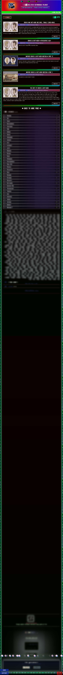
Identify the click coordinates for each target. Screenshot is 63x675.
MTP (11, 250)
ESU (45, 231)
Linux (24, 245)
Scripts (10, 262)
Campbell (41, 223)
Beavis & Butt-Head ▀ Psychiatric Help (39, 40)
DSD (39, 230)
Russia (23, 260)
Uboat (42, 272)
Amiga (54, 218)
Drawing (21, 230)
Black (45, 221)
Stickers (49, 265)
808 (14, 216)
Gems (49, 235)
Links (20, 245)
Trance (45, 270)
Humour (41, 43)
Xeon (33, 279)
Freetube (21, 235)
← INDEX (7, 17)
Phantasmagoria (41, 253)
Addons (58, 216)
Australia (7, 221)
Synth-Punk (29, 267)
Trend (7, 272)
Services (40, 262)
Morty (58, 248)
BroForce (16, 223)
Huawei (9, 240)
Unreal (14, 274)
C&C (45, 223)
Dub (42, 230)
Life (11, 245)
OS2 (48, 252)
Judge (16, 243)
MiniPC (32, 248)
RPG (15, 260)
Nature (23, 250)
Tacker (50, 267)
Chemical (57, 223)
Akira (22, 218)
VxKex (18, 275)
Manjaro (57, 245)
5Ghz (8, 216)
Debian (28, 228)
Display (50, 228)
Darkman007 (10, 228)
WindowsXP (42, 277)
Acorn (41, 216)
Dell (32, 228)
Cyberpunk (49, 226)
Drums (35, 230)
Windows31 (7, 277)
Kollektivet (38, 243)
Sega (36, 262)
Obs (33, 252)
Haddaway (23, 238)
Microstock (9, 248)
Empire (14, 231)
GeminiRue (44, 235)
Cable (30, 223)
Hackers (19, 238)
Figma (23, 233)
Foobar (13, 235)
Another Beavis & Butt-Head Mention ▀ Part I (39, 72)
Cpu (34, 226)
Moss (7, 250)
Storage (53, 265)
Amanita (40, 218)
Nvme (30, 252)
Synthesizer (35, 267)
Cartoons (32, 24)
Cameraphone (36, 223)
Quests (30, 257)
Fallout (15, 233)
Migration (18, 248)
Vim (44, 274)
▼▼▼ (16, 111)
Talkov (54, 267)
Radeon (35, 257)
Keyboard (33, 243)
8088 (18, 216)
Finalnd (30, 233)
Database (20, 228)
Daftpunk (54, 226)
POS (38, 255)
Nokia (13, 252)
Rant (42, 257)
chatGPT (52, 223)
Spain (28, 265)
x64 (58, 277)
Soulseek (10, 265)
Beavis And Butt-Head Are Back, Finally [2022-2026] (39, 22)
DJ (58, 228)
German (53, 235)
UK (48, 272)
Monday (49, 248)
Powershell (53, 255)
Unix (10, 274)
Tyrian (38, 272)
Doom (6, 230)
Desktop (42, 228)
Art (29, 24)
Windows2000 (57, 275)
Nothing (21, 252)
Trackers (36, 270)
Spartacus (32, 265)
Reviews (41, 90)
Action (46, 216)
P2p (58, 252)
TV (26, 272)
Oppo (40, 252)
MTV (15, 250)
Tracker (18, 270)
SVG (16, 267)
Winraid (47, 277)
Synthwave (40, 267)
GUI (7, 238)
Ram (38, 257)
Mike (23, 248)
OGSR (37, 252)
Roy (12, 260)
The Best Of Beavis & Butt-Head (39, 88)
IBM (39, 240)
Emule (23, 231)
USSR (31, 274)
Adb (54, 216)
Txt (29, 272)
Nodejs (9, 252)
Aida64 (15, 218)
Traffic (41, 270)
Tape (58, 267)
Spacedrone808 (23, 265)
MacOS (44, 245)
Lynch (40, 245)
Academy (33, 216)
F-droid (10, 233)
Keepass (28, 243)
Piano (5, 255)
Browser (21, 223)
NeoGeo (28, 250)
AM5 (36, 218)
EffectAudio (9, 231)
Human (17, 240)
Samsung (36, 260)
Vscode (14, 275)
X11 (55, 277)
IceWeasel (52, 240)
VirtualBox (49, 274)
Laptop (54, 243)
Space (18, 265)
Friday (32, 235)
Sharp (58, 262)
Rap (45, 257)
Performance (30, 253)
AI (11, 218)
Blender (50, 221)
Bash (19, 221)
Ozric (55, 252)
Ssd (40, 265)
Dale (58, 226)
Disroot (55, 228)
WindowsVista (36, 277)
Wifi (31, 275)
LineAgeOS (15, 245)
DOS (9, 230)
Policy (31, 255)
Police (27, 255)
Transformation (51, 270)
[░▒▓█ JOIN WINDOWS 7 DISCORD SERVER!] (37, 668)
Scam (48, 260)
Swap (19, 267)
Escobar (39, 231)
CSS (44, 226)
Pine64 (9, 255)
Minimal (27, 248)
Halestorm (29, 238)
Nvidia (26, 252)
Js (12, 243)
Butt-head (26, 223)
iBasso (35, 240)
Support (12, 267)
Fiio (26, 233)
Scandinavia (53, 260)
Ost (51, 252)
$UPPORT (4, 673)
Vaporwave (36, 274)
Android (58, 218)
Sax (40, 260)
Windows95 (24, 277)
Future (40, 235)
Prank (58, 255)
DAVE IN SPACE (28, 1)
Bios (41, 221)
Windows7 (12, 277)
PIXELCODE (42, 1)
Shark (54, 262)
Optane (44, 252)
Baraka (16, 221)
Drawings (26, 230)
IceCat (43, 240)
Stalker (44, 265)
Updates (18, 274)
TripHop (11, 272)
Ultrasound (57, 272)
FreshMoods (27, 235)
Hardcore (34, 238)
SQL (37, 265)
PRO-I (11, 257)
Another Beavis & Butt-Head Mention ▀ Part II (39, 56)
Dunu (46, 230)
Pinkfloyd (14, 255)
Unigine (6, 274)
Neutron (37, 250)
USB (28, 274)
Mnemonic (40, 248)
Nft (54, 250)
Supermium (7, 267)
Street (58, 265)
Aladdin (26, 218)
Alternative (32, 218)
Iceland (47, 240)
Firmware (53, 233)
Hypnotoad (30, 240)
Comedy (11, 226)
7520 (11, 216)
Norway (17, 252)
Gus (10, 238)
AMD (49, 218)
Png (23, 255)
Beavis (35, 221)
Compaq (16, 226)
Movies (29, 90)
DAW (24, 228)
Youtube (49, 279)
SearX (27, 262)
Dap (5, 228)
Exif (58, 231)
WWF (52, 277)
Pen (21, 253)
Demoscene (36, 228)
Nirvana (58, 250)
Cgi (48, 223)
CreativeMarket (39, 226)
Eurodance (49, 231)
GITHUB (47, 1)
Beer (38, 221)
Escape (34, 231)
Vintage (37, 43)
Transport (57, 270)
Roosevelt (7, 260)
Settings (45, 262)
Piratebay (19, 255)
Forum (17, 235)
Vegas (41, 274)
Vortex (58, 274)
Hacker (14, 238)
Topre (10, 270)
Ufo (45, 272)
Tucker (22, 272)
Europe (55, 231)
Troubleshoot (17, 272)
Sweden (24, 267)
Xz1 (45, 279)
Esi (42, 231)
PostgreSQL (42, 255)
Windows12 (51, 275)
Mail (53, 245)
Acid (37, 216)
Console (26, 226)
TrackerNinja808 (30, 270)
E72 (53, 230)
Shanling (50, 262)
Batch (23, 221)
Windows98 (29, 277)
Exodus (6, 233)
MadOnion (49, 245)
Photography (49, 253)
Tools (6, 270)
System (46, 267)
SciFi (58, 260)
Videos (37, 24)
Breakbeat (11, 223)
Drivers (31, 230)
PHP (58, 253)
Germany (57, 235)
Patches (17, 253)
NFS (50, 250)
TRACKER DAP (35, 1)
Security (31, 262)
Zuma (58, 279)
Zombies (54, 279)
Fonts (9, 235)
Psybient (21, 257)
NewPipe (42, 250)
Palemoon (12, 253)
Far (19, 233)
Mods (45, 248)
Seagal (19, 262)
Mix (36, 248)
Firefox (44, 233)
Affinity (8, 218)
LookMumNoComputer (30, 245)
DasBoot (15, 228)
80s (21, 216)
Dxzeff (50, 230)
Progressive (16, 257)
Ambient (45, 218)
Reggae (54, 257)
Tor (14, 270)
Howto (54, 238)
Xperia (42, 279)
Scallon (44, 260)
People (25, 253)
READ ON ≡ (56, 36)
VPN (10, 275)
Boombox (6, 223)
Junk (19, 243)
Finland (39, 233)
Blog (58, 221)
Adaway (50, 216)
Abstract (28, 216)
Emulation (18, 231)
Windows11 (45, 275)
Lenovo (58, 243)
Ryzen (27, 260)
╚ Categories (8, 111)
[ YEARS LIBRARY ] (13, 282)
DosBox (13, 230)
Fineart (35, 233)
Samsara (31, 260)
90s (24, 216)
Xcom (30, 279)
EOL (27, 231)
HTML (58, 238)
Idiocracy (57, 240)
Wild (35, 275)
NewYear (46, 250)
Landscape (49, 243)
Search (23, 262)
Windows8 (18, 277)
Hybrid (26, 240)
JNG (9, 243)
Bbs (27, 221)
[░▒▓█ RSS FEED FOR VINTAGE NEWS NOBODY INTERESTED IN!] (26, 668)
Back (12, 221)
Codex (7, 226)
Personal (35, 253)
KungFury (43, 243)
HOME (4, 670)
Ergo (30, 231)
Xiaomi (38, 279)
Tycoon (33, 272)
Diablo (46, 228)
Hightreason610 (40, 238)
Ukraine (52, 272)
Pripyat (7, 257)
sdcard (15, 262)
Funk (35, 235)
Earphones (57, 230)
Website (22, 275)
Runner (19, 260)
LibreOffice (7, 245)
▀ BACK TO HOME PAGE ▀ (31, 108)
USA (25, 274)
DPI (17, 230)
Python (26, 257)
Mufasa (19, 250)
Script (6, 262)
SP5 (14, 265)
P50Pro (8, 253)
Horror (46, 238)
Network (32, 250)
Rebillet (49, 257)
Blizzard (54, 221)
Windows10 (39, 275)
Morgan (54, 248)
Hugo (13, 240)
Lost (36, 245)
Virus (54, 274)
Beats (30, 221)
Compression (21, 226)
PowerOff (48, 255)
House (50, 238)
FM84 (58, 233)
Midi (14, 248)
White (27, 275)
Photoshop (54, 253)
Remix (58, 257)
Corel (31, 226)
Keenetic (23, 243)
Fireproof (48, 233)
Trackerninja (23, 270)
